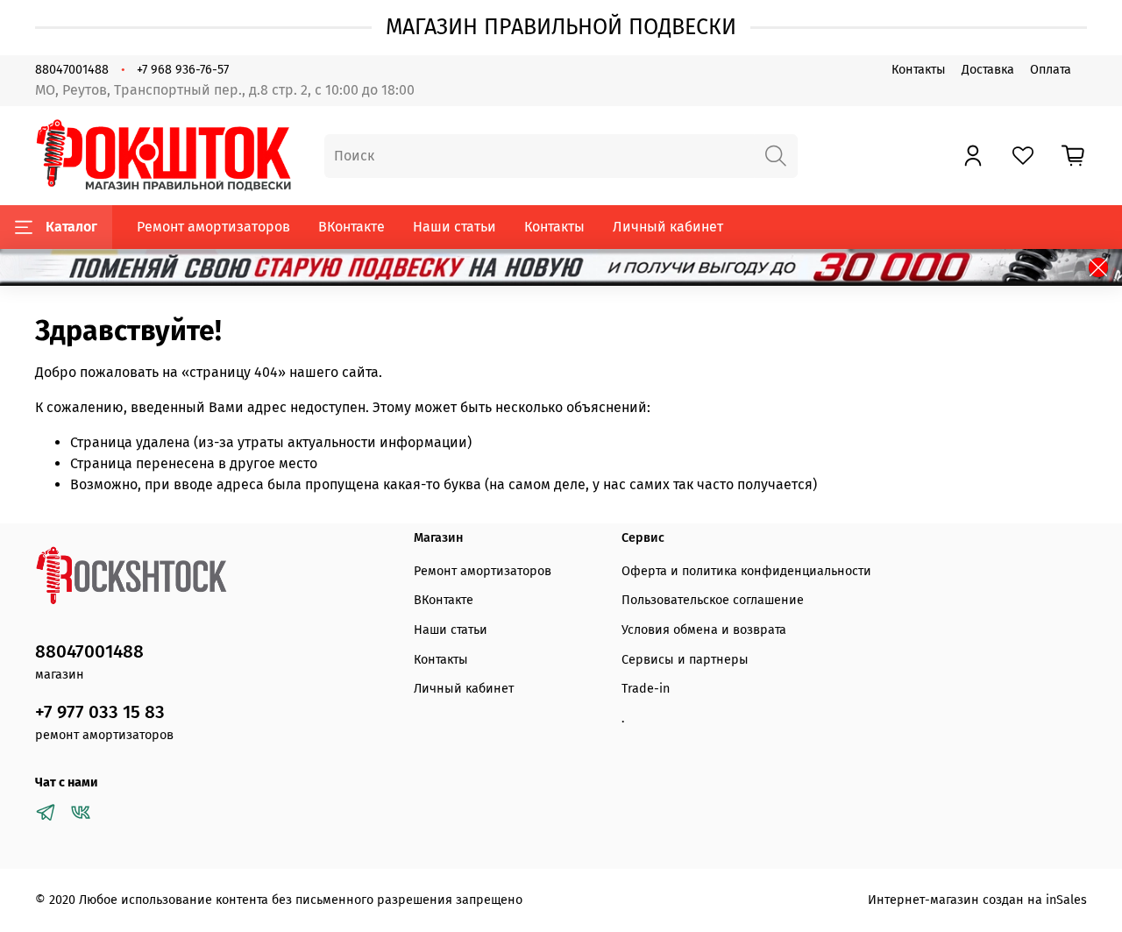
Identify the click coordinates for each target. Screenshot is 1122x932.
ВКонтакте (351, 226)
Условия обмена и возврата (703, 630)
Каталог (71, 226)
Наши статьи (454, 226)
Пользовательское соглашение (712, 600)
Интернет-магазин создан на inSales (977, 900)
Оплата (1050, 69)
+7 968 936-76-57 (183, 69)
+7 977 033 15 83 (100, 712)
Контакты (918, 69)
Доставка (988, 69)
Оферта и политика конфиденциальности (746, 571)
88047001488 (72, 69)
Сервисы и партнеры (685, 659)
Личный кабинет (668, 226)
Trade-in (645, 688)
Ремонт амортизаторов (213, 226)
